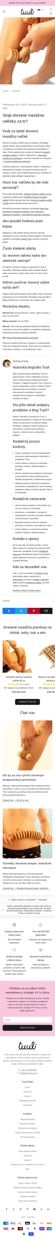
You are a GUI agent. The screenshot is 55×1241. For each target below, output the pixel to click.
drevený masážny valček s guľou (38, 194)
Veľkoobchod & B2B (27, 1101)
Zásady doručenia (27, 1196)
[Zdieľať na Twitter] (21, 611)
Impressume (18, 579)
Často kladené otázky (27, 1151)
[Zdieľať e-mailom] (46, 611)
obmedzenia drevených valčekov (36, 215)
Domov (6, 91)
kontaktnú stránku (33, 583)
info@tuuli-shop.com (28, 1073)
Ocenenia (27, 1092)
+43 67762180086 (29, 1070)
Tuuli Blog (16, 91)
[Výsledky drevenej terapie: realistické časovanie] (27, 833)
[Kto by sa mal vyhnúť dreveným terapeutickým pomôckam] (27, 745)
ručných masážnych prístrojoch (17, 161)
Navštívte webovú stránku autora (27, 590)
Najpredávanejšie (27, 1119)
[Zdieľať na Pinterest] (34, 611)
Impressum (27, 1105)
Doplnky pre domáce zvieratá (27, 1132)
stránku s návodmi (41, 579)
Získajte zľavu (27, 1028)
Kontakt (27, 1160)
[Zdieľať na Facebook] (9, 611)
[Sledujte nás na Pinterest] (27, 1209)
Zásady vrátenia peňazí (28, 1192)
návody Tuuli (26, 239)
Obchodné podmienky (27, 1201)
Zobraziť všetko (27, 702)
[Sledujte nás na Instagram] (20, 1209)
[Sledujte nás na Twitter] (13, 1209)
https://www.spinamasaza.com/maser (22, 338)
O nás (27, 1087)
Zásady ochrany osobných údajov (27, 1188)
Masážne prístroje (27, 1124)
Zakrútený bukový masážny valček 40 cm (19, 679)
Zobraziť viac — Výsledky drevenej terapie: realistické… (26, 888)
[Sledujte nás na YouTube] (34, 1209)
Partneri (27, 1096)
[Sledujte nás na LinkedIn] (48, 1209)
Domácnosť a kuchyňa (27, 1128)
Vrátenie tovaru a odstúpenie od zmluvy (27, 1164)
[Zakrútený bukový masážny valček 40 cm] (19, 656)
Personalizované (28, 1137)
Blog (27, 1169)
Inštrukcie (27, 1156)
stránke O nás (42, 573)
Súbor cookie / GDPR (28, 1183)
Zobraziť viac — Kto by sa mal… (16, 800)
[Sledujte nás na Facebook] (6, 1209)
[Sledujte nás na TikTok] (41, 1209)
